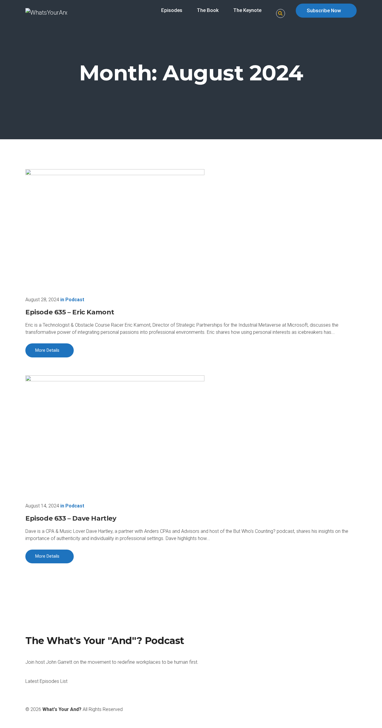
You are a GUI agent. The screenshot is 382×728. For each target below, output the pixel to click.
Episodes (171, 10)
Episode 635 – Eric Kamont (69, 312)
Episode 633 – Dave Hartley (70, 518)
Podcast (74, 299)
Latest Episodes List (46, 681)
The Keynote (247, 10)
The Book (208, 10)
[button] (280, 14)
